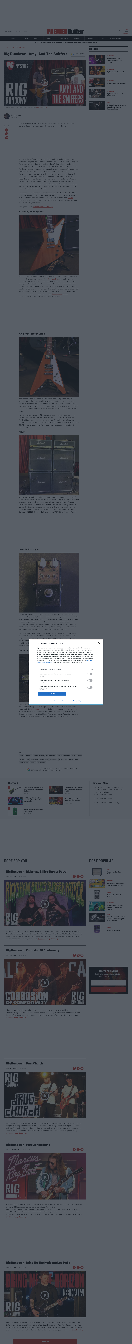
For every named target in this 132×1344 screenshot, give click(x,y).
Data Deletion (55, 701)
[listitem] (66, 670)
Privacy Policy (77, 701)
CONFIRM (52, 694)
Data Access (66, 701)
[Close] (99, 643)
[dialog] (66, 672)
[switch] (89, 674)
